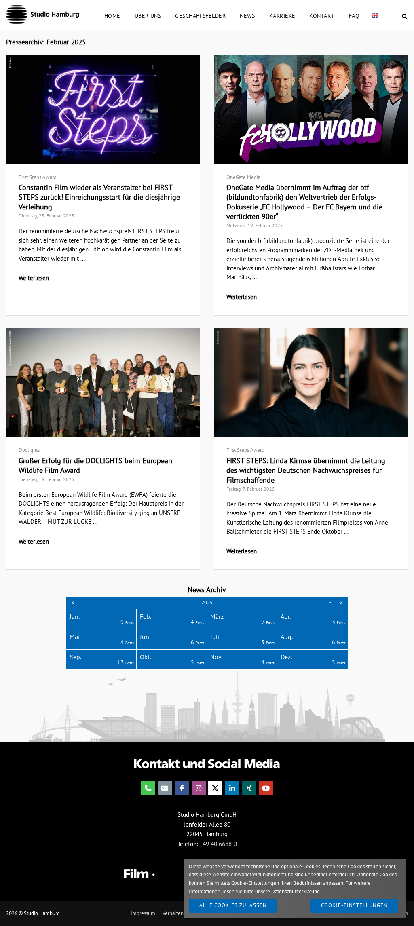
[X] (215, 788)
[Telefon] (148, 788)
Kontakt (321, 15)
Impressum (143, 913)
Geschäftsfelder (200, 15)
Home (112, 15)
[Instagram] (199, 788)
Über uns (148, 15)
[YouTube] (266, 788)
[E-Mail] (165, 788)
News (247, 15)
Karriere (282, 15)
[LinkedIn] (232, 788)
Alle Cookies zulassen (233, 905)
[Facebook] (182, 788)
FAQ (354, 15)
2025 (207, 602)
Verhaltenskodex (181, 913)
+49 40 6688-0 (218, 844)
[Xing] (249, 788)
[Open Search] (404, 16)
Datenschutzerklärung (295, 891)
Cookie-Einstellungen (354, 905)
